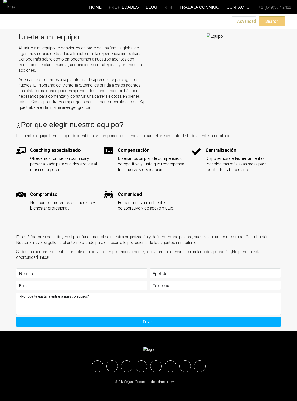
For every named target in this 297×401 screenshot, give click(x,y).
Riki (168, 7)
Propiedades (124, 7)
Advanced (246, 21)
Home (95, 7)
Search (272, 21)
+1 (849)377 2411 (274, 7)
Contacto (238, 7)
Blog (151, 7)
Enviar (148, 321)
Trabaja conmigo (199, 7)
